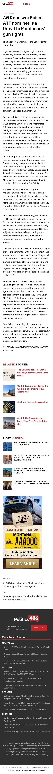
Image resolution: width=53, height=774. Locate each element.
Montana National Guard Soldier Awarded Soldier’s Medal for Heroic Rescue (25, 662)
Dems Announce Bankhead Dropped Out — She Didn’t (31, 444)
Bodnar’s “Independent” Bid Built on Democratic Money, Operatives (31, 483)
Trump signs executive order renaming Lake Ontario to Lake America (27, 687)
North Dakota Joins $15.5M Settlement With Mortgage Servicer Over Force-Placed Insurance (27, 704)
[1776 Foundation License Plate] (22, 568)
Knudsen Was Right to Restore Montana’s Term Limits (27, 731)
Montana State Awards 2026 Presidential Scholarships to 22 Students (30, 471)
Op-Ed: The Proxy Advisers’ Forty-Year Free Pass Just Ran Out (32, 421)
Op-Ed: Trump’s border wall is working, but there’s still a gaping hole (32, 389)
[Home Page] (7, 4)
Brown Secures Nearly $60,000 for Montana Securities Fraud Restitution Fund (31, 458)
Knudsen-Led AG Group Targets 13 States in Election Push (26, 655)
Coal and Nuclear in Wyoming (32, 402)
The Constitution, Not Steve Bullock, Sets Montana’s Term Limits (32, 373)
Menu (27, 4)
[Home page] (26, 619)
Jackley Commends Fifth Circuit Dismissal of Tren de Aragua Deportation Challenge (26, 697)
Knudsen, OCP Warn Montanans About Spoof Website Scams (27, 648)
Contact (38, 628)
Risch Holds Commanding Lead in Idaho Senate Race (26, 709)
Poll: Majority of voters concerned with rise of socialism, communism (23, 680)
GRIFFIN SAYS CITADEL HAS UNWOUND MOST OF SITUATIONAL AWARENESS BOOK (26, 673)
